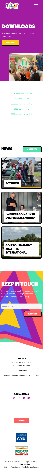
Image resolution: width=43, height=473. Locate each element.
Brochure (10, 43)
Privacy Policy (24, 464)
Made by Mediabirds (30, 467)
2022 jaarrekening (21, 109)
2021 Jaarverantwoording (21, 93)
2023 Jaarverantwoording (21, 114)
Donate (21, 420)
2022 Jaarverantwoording (21, 104)
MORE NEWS (32, 149)
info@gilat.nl (21, 370)
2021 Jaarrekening (21, 99)
